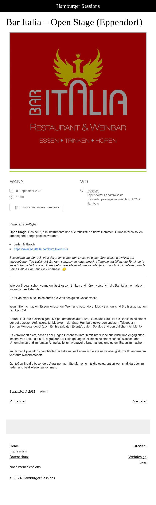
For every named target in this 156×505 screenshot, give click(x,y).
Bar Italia (93, 191)
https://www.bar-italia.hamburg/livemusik (41, 249)
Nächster (139, 401)
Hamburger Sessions (78, 6)
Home (14, 446)
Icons (142, 462)
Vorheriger (17, 401)
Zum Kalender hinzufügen (39, 207)
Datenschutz (19, 457)
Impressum (18, 451)
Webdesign (137, 457)
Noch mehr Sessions (25, 467)
